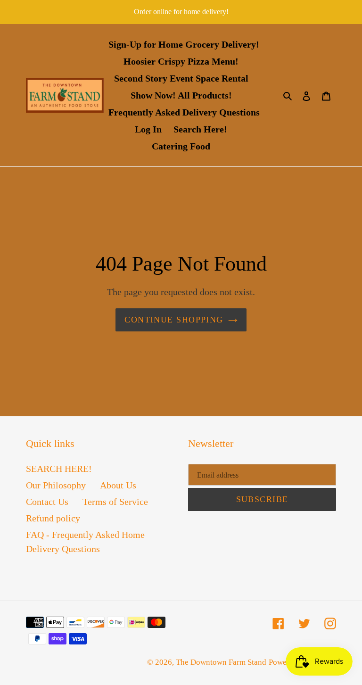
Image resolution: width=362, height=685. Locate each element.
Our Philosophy (56, 485)
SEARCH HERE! (59, 468)
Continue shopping (173, 319)
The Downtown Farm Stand (221, 662)
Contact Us (47, 501)
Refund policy (53, 518)
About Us (118, 485)
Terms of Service (115, 501)
